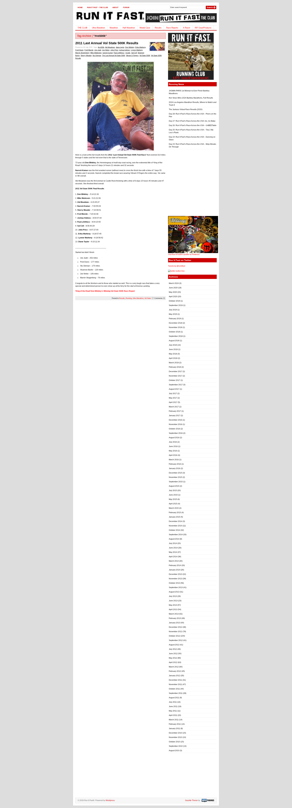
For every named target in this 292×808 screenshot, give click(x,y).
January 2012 (174, 676)
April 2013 (173, 609)
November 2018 (175, 327)
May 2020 (173, 292)
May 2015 (173, 499)
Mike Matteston (96, 53)
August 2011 (174, 698)
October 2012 (174, 636)
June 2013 (173, 601)
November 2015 (175, 477)
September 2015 (176, 482)
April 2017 (173, 402)
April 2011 (173, 715)
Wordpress (110, 800)
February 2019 (175, 319)
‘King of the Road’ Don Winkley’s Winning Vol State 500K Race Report (105, 291)
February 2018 (175, 367)
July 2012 (173, 649)
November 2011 (175, 684)
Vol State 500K (144, 55)
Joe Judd (97, 50)
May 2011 (173, 711)
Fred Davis (79, 50)
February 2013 (175, 618)
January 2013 (174, 623)
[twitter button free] (176, 271)
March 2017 (174, 407)
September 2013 (176, 587)
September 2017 (176, 385)
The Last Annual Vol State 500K (113, 55)
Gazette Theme (191, 800)
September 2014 (176, 534)
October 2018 (174, 332)
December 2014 (175, 521)
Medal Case (145, 28)
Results (158, 28)
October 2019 (174, 301)
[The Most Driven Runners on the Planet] (109, 21)
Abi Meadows (110, 47)
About (115, 7)
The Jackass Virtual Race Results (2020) (185, 109)
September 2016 (176, 433)
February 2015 (175, 512)
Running (129, 298)
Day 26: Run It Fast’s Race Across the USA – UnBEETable (192, 125)
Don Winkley (129, 47)
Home (80, 7)
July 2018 (173, 345)
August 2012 (174, 645)
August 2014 (174, 539)
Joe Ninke (105, 50)
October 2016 (174, 429)
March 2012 (174, 667)
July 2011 (173, 702)
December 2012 (175, 627)
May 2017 (173, 398)
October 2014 (174, 530)
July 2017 (173, 393)
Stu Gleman (96, 55)
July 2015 (173, 490)
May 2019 (173, 314)
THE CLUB (82, 28)
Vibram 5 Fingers (132, 55)
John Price (114, 50)
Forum (126, 7)
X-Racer (186, 28)
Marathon (114, 28)
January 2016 (174, 468)
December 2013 (175, 574)
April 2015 (173, 504)
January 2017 (174, 415)
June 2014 (173, 548)
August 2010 (174, 750)
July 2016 (173, 442)
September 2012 (176, 640)
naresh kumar (108, 53)
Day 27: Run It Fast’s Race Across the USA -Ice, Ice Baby (192, 121)
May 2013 (173, 605)
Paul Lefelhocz (119, 53)
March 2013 (174, 614)
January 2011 (174, 728)
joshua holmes (124, 50)
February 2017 (175, 411)
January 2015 (174, 517)
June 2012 (173, 654)
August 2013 (174, 592)
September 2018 (176, 336)
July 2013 (173, 596)
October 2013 (174, 583)
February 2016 (175, 464)
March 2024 (174, 283)
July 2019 (173, 310)
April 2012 (173, 662)
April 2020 (173, 296)
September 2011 (175, 693)
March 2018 (174, 363)
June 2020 (173, 288)
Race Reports (172, 28)
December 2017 (175, 371)
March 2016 (174, 460)
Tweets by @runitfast (176, 266)
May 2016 (173, 451)
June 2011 (173, 706)
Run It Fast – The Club (97, 7)
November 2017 (175, 376)
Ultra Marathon (98, 28)
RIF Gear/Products (203, 28)
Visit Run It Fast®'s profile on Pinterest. (184, 254)
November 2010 (175, 737)
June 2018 (173, 349)
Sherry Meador (86, 55)
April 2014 (173, 557)
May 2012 (173, 658)
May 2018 (173, 354)
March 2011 (174, 720)
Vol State (147, 298)
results (127, 53)
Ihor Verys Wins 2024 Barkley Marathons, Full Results (191, 98)
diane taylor (120, 47)
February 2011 (175, 724)
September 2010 (176, 746)
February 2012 (175, 671)
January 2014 (174, 570)
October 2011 (174, 689)
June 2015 (173, 495)
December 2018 (175, 323)
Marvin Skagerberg (82, 53)
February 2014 (175, 565)
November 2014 (175, 526)
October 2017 (174, 380)
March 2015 (174, 508)
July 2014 (173, 543)
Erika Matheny (140, 47)
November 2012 (175, 631)
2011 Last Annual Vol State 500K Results (106, 43)
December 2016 (175, 420)
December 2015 (175, 473)
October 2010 (174, 742)
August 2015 (174, 486)
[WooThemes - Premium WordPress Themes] (207, 800)
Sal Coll (134, 53)
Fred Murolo (88, 50)
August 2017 (174, 389)
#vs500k (101, 47)
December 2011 (175, 680)
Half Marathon (129, 28)
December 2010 (175, 733)
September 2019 (176, 305)
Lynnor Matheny (137, 50)
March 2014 (174, 561)
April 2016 (173, 455)
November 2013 (175, 579)
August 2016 (174, 438)
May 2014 (173, 552)
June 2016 (173, 446)
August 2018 (174, 341)
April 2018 (173, 358)
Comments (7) (159, 298)
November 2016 (175, 424)
